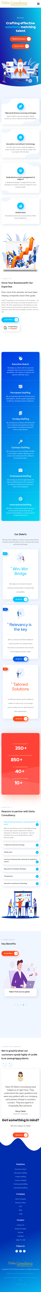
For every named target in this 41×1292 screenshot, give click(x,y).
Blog (20, 1210)
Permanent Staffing (20, 392)
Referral (20, 1232)
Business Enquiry (19, 39)
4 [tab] (23, 1005)
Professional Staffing (20, 476)
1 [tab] (15, 1005)
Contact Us (20, 1225)
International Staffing (20, 504)
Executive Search (20, 364)
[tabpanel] (20, 978)
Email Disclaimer (8, 1278)
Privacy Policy (15, 1273)
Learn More (19, 126)
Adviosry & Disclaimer (22, 1278)
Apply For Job (20, 1240)
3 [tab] (20, 1005)
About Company (20, 1199)
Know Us (19, 599)
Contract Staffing (20, 447)
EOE (8, 1273)
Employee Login (20, 1284)
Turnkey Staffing (20, 419)
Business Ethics (20, 1203)
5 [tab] (26, 1005)
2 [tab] (18, 1005)
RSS (33, 1273)
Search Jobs (19, 46)
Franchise (20, 1236)
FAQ (20, 1206)
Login (20, 1214)
